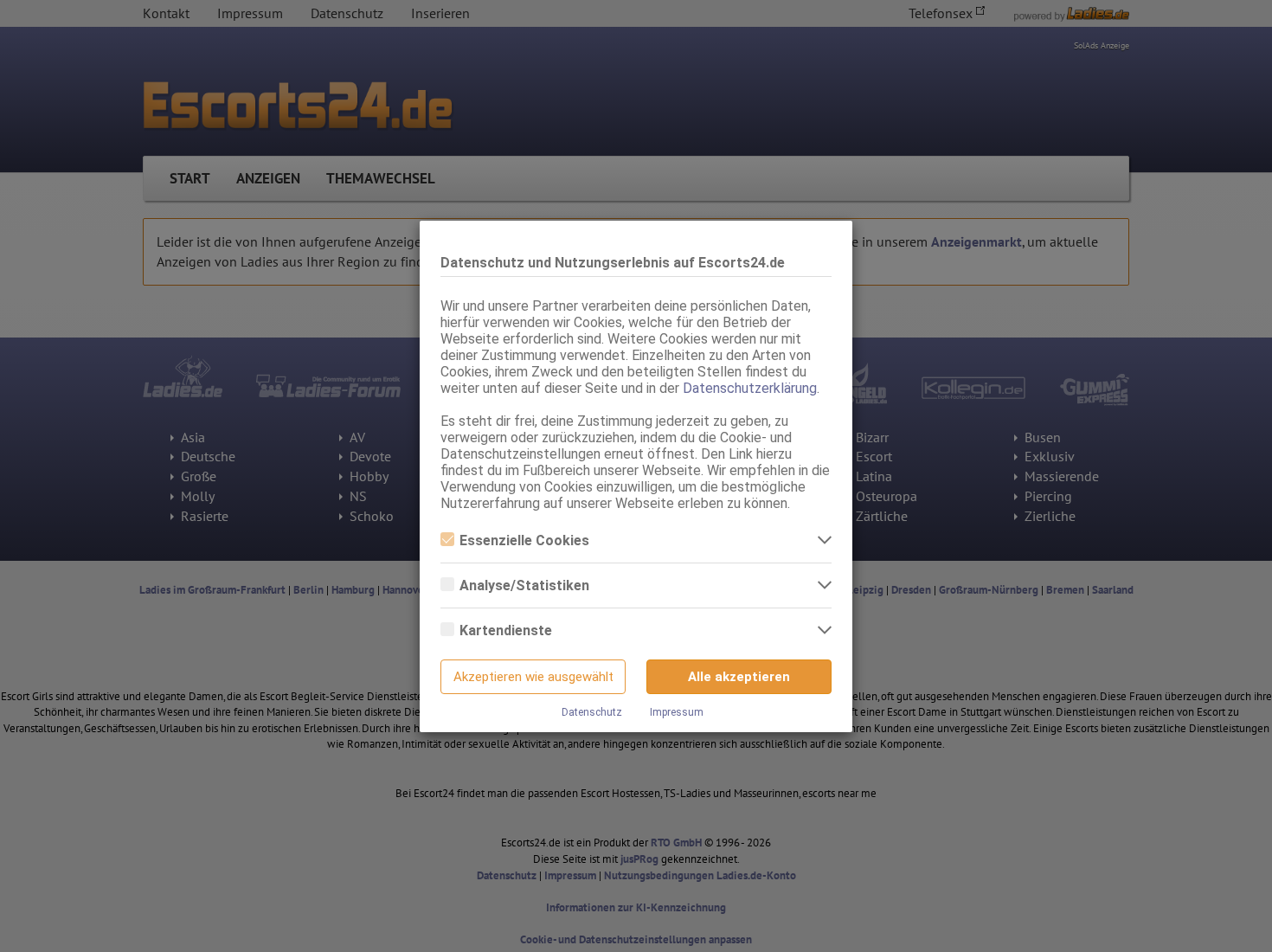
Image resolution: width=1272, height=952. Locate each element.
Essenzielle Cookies (524, 540)
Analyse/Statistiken (524, 585)
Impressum (676, 712)
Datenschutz (592, 712)
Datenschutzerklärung (750, 388)
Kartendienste (505, 630)
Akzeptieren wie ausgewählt (533, 677)
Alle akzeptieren (739, 677)
